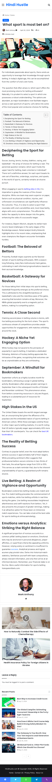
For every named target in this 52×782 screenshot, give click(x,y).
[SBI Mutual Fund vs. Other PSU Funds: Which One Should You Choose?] (8, 748)
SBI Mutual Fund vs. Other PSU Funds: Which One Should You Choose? (33, 746)
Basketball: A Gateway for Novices (18, 124)
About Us (39, 773)
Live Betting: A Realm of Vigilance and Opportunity (25, 141)
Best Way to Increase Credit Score (32, 699)
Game (12, 15)
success (14, 549)
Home (6, 15)
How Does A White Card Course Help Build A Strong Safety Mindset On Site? (33, 724)
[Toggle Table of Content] (45, 115)
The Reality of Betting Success (17, 138)
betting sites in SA (32, 189)
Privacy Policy (30, 773)
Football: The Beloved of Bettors (17, 121)
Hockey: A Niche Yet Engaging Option (19, 130)
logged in (15, 682)
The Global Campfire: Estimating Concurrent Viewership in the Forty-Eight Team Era (33, 712)
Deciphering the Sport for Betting (17, 118)
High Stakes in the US (13, 135)
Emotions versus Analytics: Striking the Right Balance (27, 143)
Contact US (19, 773)
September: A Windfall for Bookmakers (20, 132)
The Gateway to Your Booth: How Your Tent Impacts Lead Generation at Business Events (33, 735)
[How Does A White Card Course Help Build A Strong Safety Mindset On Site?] (8, 724)
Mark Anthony (10, 30)
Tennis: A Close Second (14, 127)
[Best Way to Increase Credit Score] (8, 702)
